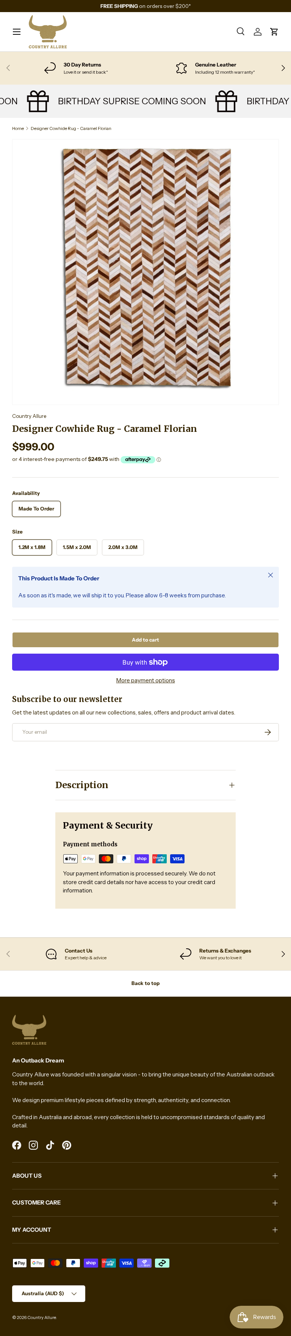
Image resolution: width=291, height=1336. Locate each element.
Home (18, 128)
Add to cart (145, 640)
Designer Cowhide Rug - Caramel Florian (71, 128)
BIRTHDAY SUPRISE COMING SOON (126, 101)
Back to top (145, 983)
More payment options (145, 680)
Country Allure (29, 416)
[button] (274, 31)
